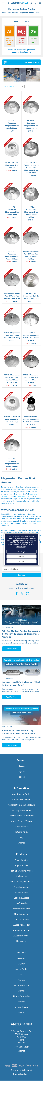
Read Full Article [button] (11, 649)
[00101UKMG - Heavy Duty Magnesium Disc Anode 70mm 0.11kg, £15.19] (31, 193)
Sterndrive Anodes (21, 908)
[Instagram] (27, 593)
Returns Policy (21, 832)
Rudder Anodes (21, 892)
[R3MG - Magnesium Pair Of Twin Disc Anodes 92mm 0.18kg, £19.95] (31, 238)
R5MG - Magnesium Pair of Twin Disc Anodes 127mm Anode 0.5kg (12, 378)
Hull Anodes (21, 876)
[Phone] (31, 3)
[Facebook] (16, 593)
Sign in (21, 771)
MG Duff (21, 963)
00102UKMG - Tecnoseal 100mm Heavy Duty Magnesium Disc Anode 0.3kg (31, 167)
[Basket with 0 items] (40, 3)
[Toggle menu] (3, 3)
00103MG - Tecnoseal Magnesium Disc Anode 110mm (12, 255)
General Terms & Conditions (21, 815)
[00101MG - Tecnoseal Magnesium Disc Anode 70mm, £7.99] (12, 193)
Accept (21, 561)
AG (21, 974)
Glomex (21, 990)
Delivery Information (21, 810)
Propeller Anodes (21, 887)
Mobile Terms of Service (21, 821)
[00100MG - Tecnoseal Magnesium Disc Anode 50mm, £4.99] (12, 107)
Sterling (21, 1001)
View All (21, 1012)
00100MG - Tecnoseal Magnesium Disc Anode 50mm (12, 124)
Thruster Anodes (21, 914)
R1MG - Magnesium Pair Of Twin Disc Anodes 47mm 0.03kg (31, 378)
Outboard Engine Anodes (21, 881)
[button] (21, 62)
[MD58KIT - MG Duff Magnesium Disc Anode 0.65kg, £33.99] (12, 403)
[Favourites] (12, 112)
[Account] (35, 3)
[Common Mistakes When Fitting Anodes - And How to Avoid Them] (21, 715)
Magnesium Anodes (21, 935)
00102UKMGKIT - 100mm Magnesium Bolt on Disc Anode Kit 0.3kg (31, 420)
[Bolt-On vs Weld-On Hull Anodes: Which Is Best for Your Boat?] (21, 666)
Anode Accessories (21, 924)
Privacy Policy (21, 826)
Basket (22, 766)
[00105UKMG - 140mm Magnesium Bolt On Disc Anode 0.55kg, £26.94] (31, 319)
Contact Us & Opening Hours (21, 804)
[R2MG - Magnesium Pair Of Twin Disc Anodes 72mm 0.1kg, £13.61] (12, 280)
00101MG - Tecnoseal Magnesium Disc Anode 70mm (12, 211)
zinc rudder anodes (22, 496)
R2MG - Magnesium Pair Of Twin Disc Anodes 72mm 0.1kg (12, 295)
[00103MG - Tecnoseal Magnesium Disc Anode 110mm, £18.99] (12, 238)
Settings (21, 551)
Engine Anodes (21, 865)
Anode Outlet (21, 969)
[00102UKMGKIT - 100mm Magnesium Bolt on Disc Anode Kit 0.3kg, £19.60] (31, 403)
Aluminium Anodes (21, 930)
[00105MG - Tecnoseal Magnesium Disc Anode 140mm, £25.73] (12, 445)
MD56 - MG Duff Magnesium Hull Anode (11, 165)
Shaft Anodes (22, 903)
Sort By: (6, 86)
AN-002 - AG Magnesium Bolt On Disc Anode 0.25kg (31, 295)
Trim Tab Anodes (21, 919)
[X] (22, 593)
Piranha (21, 980)
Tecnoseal (21, 958)
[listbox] (16, 86)
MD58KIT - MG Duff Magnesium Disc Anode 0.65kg (12, 419)
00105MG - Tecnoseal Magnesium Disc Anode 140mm (12, 462)
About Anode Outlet (21, 794)
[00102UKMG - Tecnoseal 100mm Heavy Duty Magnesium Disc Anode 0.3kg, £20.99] (31, 149)
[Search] (8, 3)
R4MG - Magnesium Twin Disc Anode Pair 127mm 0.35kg (12, 335)
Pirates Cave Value (21, 996)
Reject (21, 556)
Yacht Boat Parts (21, 985)
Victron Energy (21, 1007)
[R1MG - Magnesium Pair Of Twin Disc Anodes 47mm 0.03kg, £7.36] (31, 361)
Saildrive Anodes (21, 897)
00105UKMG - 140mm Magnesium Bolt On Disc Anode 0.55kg (31, 336)
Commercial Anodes (21, 799)
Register (21, 776)
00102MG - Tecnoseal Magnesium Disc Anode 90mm (31, 124)
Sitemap (21, 842)
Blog (21, 837)
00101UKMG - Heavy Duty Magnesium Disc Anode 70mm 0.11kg (31, 212)
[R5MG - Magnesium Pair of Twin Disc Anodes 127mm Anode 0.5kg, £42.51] (12, 361)
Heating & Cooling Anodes (21, 870)
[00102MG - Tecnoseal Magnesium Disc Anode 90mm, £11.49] (31, 107)
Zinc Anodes (21, 941)
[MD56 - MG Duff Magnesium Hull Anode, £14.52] (12, 149)
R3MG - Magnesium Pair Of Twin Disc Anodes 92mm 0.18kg (31, 255)
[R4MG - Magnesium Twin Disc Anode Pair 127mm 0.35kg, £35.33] (12, 319)
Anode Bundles (21, 860)
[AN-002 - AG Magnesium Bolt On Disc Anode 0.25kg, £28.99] (31, 280)
